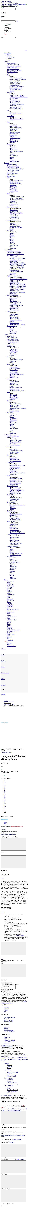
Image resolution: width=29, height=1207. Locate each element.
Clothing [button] (6, 334)
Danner (12, 235)
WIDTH (3, 816)
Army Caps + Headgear (16, 268)
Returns (17, 4)
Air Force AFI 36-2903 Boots (14, 70)
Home (5, 700)
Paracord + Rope (14, 530)
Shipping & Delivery (9, 1031)
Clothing (6, 30)
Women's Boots (11, 176)
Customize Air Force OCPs (14, 66)
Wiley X (9, 637)
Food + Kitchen (14, 541)
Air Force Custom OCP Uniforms (18, 97)
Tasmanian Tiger (11, 631)
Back (2, 959)
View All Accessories (15, 403)
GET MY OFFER (5, 991)
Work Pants (13, 352)
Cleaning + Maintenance (16, 553)
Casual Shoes (13, 189)
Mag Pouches (13, 129)
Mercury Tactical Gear (13, 609)
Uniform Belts (14, 149)
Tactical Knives (14, 524)
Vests (11, 386)
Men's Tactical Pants (12, 337)
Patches (12, 158)
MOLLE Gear (14, 133)
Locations (6, 1008)
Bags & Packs (13, 135)
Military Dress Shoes (12, 173)
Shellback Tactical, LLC (13, 629)
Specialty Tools (14, 528)
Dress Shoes (13, 186)
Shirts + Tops (10, 364)
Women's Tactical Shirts (13, 342)
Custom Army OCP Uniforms (14, 252)
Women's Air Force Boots (16, 199)
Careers (6, 1010)
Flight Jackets (13, 315)
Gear (8, 60)
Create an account (16, 1139)
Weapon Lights (14, 516)
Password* (3, 1133)
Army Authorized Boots (16, 77)
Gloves (12, 136)
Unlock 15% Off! (11, 646)
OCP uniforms (20, 935)
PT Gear (12, 91)
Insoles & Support (14, 224)
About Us (6, 1007)
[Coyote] (16, 775)
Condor (12, 417)
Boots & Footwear (8, 701)
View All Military (11, 63)
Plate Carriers (13, 126)
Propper (12, 424)
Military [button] (6, 61)
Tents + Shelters (14, 544)
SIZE (2, 778)
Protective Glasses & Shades (17, 505)
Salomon (12, 243)
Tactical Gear (7, 31)
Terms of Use (4, 1057)
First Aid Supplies (14, 459)
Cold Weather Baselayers (16, 359)
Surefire (12, 569)
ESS (11, 572)
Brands (5, 33)
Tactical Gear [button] (7, 434)
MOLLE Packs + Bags (16, 481)
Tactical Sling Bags (15, 468)
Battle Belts (13, 130)
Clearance (9, 643)
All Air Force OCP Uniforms (17, 292)
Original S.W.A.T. (11, 616)
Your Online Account (9, 1017)
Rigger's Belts (13, 395)
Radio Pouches (14, 453)
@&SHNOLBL (11, 834)
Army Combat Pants (15, 82)
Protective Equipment (12, 486)
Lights (12, 139)
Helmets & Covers (15, 132)
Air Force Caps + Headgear (17, 289)
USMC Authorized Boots (16, 119)
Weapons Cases (14, 471)
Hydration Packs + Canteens (17, 472)
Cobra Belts (13, 396)
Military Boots (14, 211)
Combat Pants (13, 99)
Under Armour (14, 245)
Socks (11, 152)
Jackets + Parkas (14, 314)
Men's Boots (10, 174)
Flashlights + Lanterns (16, 514)
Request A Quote (8, 1021)
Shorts (12, 355)
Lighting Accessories (15, 519)
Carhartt (9, 590)
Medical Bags (13, 469)
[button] (14, 11)
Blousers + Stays (14, 309)
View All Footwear (12, 164)
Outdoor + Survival (12, 534)
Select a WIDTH (9, 816)
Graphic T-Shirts (14, 373)
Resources (6, 1043)
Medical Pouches (14, 452)
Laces (11, 229)
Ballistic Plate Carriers (16, 440)
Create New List (20, 1159)
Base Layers (13, 331)
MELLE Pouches (14, 480)
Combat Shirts (14, 98)
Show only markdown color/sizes (9, 771)
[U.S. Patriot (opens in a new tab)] (4, 3)
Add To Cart (4, 834)
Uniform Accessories (12, 295)
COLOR (3, 772)
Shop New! (10, 73)
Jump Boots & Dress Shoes (17, 86)
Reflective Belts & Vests (16, 151)
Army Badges (13, 261)
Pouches (9, 446)
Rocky (12, 242)
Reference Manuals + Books (17, 533)
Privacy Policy (11, 1057)
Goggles (12, 506)
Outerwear (9, 311)
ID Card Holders (14, 161)
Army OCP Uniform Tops (17, 265)
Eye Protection (14, 155)
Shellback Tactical (15, 562)
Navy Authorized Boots (16, 113)
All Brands (13, 248)
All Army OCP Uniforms (16, 271)
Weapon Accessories (12, 546)
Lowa (11, 237)
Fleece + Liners (14, 317)
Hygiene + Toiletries (15, 461)
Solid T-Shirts (13, 371)
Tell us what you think (6, 983)
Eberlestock (10, 599)
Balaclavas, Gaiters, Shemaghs (18, 408)
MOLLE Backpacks (15, 483)
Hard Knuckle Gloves (16, 497)
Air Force (9, 92)
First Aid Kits (13, 458)
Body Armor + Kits (15, 489)
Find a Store (22, 4)
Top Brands (10, 230)
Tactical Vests (13, 124)
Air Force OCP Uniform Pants (18, 287)
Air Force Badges (14, 282)
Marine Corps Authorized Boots (15, 168)
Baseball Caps (14, 406)
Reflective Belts (14, 398)
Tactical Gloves (11, 494)
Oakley (12, 239)
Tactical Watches (14, 411)
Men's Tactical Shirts (12, 339)
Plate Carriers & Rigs (12, 72)
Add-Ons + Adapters (15, 555)
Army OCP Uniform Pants (17, 267)
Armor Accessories (15, 445)
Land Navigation (14, 537)
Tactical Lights (11, 511)
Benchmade (13, 566)
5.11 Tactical (10, 581)
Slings (11, 549)
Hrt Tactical (10, 605)
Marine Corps (10, 116)
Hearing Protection (15, 491)
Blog (5, 1011)
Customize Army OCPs (13, 64)
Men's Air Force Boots (16, 198)
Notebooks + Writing (15, 531)
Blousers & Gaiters (15, 226)
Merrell (9, 610)
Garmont (12, 236)
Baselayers (10, 356)
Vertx (11, 430)
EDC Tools (13, 527)
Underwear (13, 333)
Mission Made (14, 422)
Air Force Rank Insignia (16, 280)
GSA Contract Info (9, 1041)
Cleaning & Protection (16, 227)
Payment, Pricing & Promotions (20, 1059)
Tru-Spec (12, 427)
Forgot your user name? (19, 1135)
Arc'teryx (12, 415)
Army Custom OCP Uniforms (18, 79)
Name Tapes (13, 146)
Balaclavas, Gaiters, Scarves (17, 324)
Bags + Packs (10, 462)
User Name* (4, 1132)
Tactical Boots (14, 210)
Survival (12, 538)
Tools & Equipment (15, 138)
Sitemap (3, 1060)
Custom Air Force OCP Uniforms (15, 254)
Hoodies (12, 376)
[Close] (13, 844)
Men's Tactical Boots (9, 704)
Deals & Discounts (8, 1030)
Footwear (6, 27)
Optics (12, 550)
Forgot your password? (6, 1135)
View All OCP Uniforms (13, 251)
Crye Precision (14, 418)
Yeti (8, 638)
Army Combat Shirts (15, 80)
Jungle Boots (13, 188)
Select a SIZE (7, 778)
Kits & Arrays (13, 508)
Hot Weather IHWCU (16, 88)
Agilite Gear (10, 584)
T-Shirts (12, 114)
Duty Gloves (13, 500)
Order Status (7, 1027)
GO (17, 21)
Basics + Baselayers (12, 326)
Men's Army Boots (15, 182)
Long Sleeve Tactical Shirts (17, 374)
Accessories (10, 144)
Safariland (9, 627)
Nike (8, 613)
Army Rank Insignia (15, 260)
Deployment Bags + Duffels (17, 465)
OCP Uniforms (8, 28)
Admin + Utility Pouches (16, 450)
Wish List (6, 1018)
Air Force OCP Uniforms (13, 276)
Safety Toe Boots (14, 218)
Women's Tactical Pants (13, 340)
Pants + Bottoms (11, 346)
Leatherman (13, 568)
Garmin (12, 421)
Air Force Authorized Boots (17, 95)
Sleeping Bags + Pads (15, 543)
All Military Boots (11, 67)
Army (8, 75)
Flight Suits (13, 105)
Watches (12, 160)
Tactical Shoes (14, 191)
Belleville (12, 233)
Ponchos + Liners (14, 323)
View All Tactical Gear (13, 436)
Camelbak (12, 571)
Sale (8, 644)
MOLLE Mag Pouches (16, 478)
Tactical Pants (13, 349)
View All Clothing (11, 336)
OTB (8, 618)
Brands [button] (5, 580)
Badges (12, 157)
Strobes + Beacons (15, 518)
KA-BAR (12, 565)
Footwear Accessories (12, 220)
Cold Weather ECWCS (16, 89)
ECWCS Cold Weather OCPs (18, 264)
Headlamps (13, 515)
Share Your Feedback (9, 1040)
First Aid (12, 142)
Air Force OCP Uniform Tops (18, 286)
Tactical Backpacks (15, 467)
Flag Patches (13, 301)
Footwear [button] (6, 163)
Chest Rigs (13, 443)
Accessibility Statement (21, 1057)
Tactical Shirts (13, 367)
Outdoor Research (11, 619)
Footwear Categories (12, 207)
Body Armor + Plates (15, 442)
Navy (8, 110)
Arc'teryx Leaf (11, 585)
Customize (3, 829)
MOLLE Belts (14, 484)
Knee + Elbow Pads (15, 493)
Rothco (12, 425)
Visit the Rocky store (6, 752)
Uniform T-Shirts (14, 85)
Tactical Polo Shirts (15, 368)
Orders (13, 4)
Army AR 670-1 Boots (13, 69)
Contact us (12, 1142)
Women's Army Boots (16, 183)
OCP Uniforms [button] (8, 249)
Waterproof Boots (14, 217)
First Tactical (13, 420)
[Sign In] (14, 19)
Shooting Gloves (14, 499)
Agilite (12, 559)
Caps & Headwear (15, 83)
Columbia (9, 591)
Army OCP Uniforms (12, 255)
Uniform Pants (14, 351)
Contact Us (7, 1037)
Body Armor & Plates (15, 127)
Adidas (9, 583)
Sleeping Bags (14, 141)
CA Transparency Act (6, 1059)
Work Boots (13, 214)
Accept (6, 1056)
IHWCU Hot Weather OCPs (17, 262)
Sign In (2, 1136)
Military (6, 25)
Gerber (12, 563)
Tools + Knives (11, 521)
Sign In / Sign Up (8, 1020)
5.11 (11, 246)
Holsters (12, 552)
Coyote (7, 772)
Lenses (12, 509)
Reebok (12, 240)
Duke (8, 597)
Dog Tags (12, 148)
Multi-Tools (13, 525)
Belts (8, 392)
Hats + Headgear (14, 318)
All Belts (12, 399)
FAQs (5, 1038)
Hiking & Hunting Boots (16, 213)
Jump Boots (10, 171)
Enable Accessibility (6, 1)
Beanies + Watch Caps (16, 320)
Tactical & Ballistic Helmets (17, 490)
